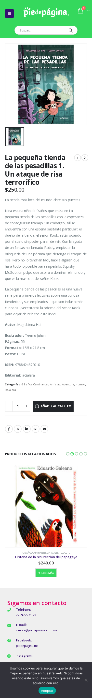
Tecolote (64, 552)
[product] (46, 506)
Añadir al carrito (55, 406)
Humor (80, 384)
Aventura (68, 384)
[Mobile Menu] (9, 13)
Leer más (47, 573)
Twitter (18, 429)
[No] (85, 680)
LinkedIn (27, 429)
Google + (35, 429)
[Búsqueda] (70, 30)
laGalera (10, 390)
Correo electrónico (44, 429)
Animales (52, 552)
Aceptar (47, 691)
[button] (68, 454)
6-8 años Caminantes (35, 384)
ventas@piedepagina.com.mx (36, 630)
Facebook (9, 429)
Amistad (55, 384)
